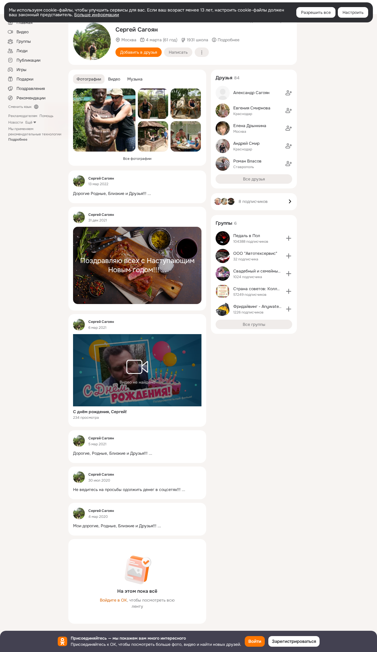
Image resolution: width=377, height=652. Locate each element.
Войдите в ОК (113, 600)
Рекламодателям (22, 116)
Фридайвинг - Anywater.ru (259, 306)
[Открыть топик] (137, 193)
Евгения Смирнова (251, 108)
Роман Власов (247, 161)
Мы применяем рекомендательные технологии (34, 134)
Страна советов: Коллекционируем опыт (273, 288)
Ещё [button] (28, 122)
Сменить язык (20, 106)
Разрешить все (316, 12)
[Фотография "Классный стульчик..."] (153, 103)
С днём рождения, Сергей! (100, 411)
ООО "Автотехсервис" (255, 253)
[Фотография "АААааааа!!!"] (153, 136)
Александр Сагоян (251, 92)
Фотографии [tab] (89, 79)
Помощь (46, 116)
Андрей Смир (246, 143)
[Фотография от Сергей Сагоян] (186, 103)
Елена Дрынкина (249, 125)
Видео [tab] (114, 79)
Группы (224, 223)
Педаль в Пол (246, 235)
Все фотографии (137, 158)
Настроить (353, 12)
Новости (15, 122)
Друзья (224, 78)
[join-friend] (288, 92)
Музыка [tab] (135, 79)
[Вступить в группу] (288, 238)
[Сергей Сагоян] (79, 181)
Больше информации (96, 15)
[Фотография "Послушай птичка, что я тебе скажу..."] (104, 120)
